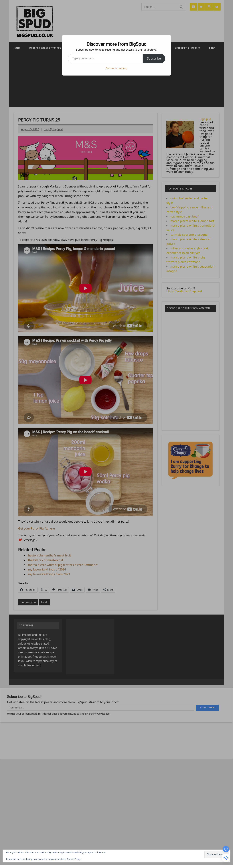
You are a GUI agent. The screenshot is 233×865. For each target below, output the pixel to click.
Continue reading (116, 68)
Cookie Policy (73, 859)
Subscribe (154, 58)
